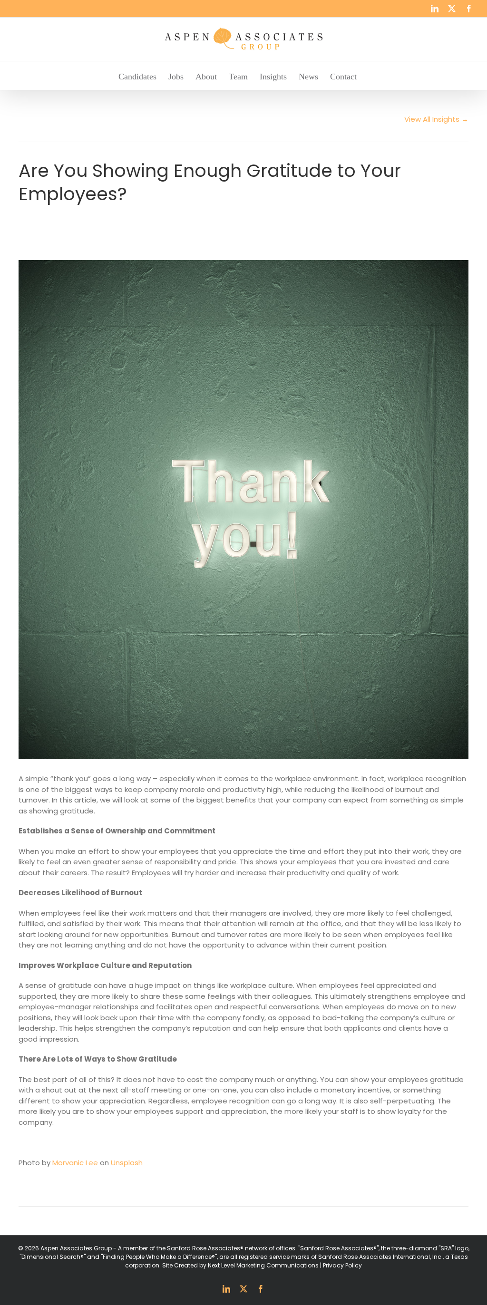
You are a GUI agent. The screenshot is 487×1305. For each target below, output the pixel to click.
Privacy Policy (342, 1265)
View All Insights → (436, 119)
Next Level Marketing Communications (263, 1265)
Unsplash (127, 1163)
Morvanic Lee (75, 1163)
